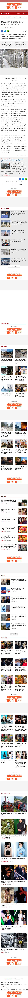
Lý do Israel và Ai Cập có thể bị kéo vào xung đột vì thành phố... (20, 44)
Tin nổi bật (13, 17)
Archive (18, 979)
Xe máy (2, 952)
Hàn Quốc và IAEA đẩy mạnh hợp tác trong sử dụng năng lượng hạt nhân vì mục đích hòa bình (19, 222)
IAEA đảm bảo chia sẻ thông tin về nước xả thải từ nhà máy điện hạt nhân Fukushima (18, 260)
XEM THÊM (14, 634)
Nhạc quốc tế (4, 906)
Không (21, 184)
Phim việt (3, 549)
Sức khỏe (24, 17)
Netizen (2, 503)
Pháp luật (19, 17)
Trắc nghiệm (3, 531)
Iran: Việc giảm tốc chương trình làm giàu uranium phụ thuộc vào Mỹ (12, 160)
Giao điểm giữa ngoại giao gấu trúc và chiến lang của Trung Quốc (7, 44)
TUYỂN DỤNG (8, 979)
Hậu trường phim (4, 861)
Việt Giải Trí (6, 13)
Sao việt (2, 512)
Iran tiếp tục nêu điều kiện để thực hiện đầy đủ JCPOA (18, 240)
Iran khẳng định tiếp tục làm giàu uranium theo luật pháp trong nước (18, 251)
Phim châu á (3, 884)
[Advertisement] (14, 308)
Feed (22, 979)
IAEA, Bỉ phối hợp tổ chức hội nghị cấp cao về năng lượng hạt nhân (18, 232)
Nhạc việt (3, 929)
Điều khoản (13, 979)
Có (7, 184)
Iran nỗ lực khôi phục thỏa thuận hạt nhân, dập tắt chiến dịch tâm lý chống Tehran (18, 213)
